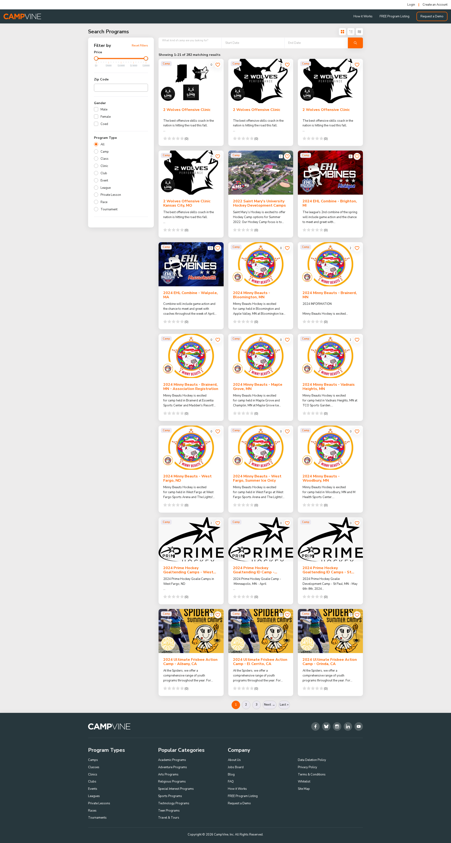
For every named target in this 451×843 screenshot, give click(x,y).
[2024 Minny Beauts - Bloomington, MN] (260, 264)
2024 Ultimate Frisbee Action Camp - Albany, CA (190, 661)
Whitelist (304, 781)
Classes (93, 767)
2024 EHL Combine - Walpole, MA (190, 295)
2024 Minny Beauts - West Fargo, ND (187, 478)
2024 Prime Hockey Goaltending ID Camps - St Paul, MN (327, 572)
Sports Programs (170, 796)
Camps (93, 760)
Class (105, 159)
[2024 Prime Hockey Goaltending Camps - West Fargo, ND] (191, 539)
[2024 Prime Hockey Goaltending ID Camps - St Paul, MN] (330, 539)
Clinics (92, 774)
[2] (357, 248)
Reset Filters (140, 45)
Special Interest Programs (176, 789)
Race (104, 202)
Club (104, 173)
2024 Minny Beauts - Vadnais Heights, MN (329, 386)
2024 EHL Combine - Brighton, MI (330, 203)
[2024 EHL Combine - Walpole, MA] (191, 264)
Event (104, 180)
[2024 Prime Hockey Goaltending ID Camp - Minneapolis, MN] (260, 539)
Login (411, 4)
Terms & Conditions (312, 774)
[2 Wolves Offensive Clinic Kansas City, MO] (191, 173)
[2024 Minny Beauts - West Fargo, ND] (191, 448)
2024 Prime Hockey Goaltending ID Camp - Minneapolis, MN (253, 572)
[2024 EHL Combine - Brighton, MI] (330, 173)
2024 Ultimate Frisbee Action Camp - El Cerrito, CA (260, 661)
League (106, 188)
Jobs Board (236, 767)
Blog (231, 774)
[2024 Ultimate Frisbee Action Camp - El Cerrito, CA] (260, 631)
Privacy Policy (307, 767)
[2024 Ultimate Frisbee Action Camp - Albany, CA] (191, 631)
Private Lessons (99, 803)
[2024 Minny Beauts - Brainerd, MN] (330, 264)
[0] (217, 64)
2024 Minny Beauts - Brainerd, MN (330, 295)
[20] (217, 248)
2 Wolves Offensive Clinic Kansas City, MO (186, 203)
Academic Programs (172, 760)
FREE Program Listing (394, 16)
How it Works (363, 16)
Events (92, 789)
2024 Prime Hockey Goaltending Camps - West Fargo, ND (188, 572)
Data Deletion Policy (312, 760)
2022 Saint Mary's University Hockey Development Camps (259, 203)
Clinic (104, 166)
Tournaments (97, 818)
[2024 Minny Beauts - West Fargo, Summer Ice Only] (260, 448)
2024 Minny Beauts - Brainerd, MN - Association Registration (190, 386)
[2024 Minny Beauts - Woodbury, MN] (330, 448)
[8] (357, 156)
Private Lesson (111, 195)
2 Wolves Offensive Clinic (186, 109)
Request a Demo (431, 16)
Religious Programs (172, 781)
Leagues (94, 796)
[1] (357, 64)
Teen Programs (169, 811)
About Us (234, 760)
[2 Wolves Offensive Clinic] (191, 81)
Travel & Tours (168, 818)
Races (92, 811)
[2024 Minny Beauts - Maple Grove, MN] (260, 356)
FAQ (231, 781)
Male (104, 109)
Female (106, 117)
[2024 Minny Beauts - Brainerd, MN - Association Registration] (191, 356)
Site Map (304, 789)
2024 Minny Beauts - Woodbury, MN (321, 478)
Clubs (92, 781)
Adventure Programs (172, 767)
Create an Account (435, 4)
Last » (284, 705)
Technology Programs (173, 803)
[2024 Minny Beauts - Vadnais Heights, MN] (330, 356)
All (103, 144)
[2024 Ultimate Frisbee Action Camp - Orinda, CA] (330, 631)
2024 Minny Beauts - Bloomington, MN (251, 295)
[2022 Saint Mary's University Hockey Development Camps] (260, 173)
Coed (104, 124)
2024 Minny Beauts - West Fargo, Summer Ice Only (257, 478)
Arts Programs (168, 774)
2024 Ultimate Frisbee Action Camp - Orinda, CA (330, 661)
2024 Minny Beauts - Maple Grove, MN (257, 386)
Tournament (109, 209)
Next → (269, 705)
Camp (105, 152)
